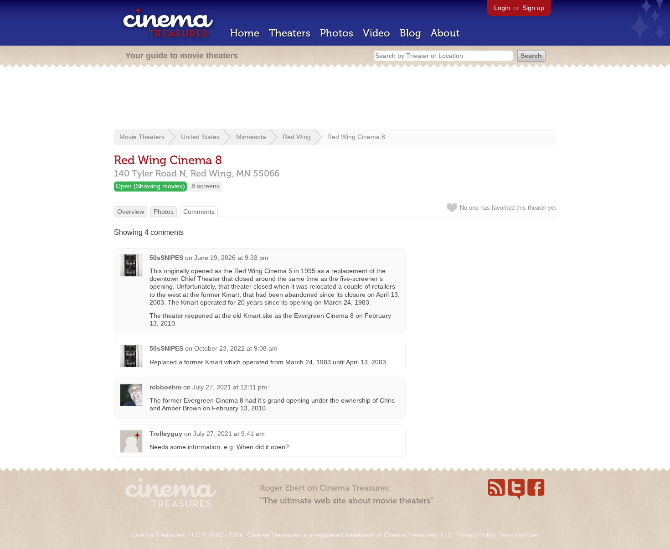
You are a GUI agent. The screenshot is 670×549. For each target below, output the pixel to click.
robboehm (165, 387)
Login (502, 7)
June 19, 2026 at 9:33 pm (231, 257)
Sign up (533, 7)
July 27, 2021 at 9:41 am (229, 433)
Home (244, 33)
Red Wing (297, 136)
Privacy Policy (475, 535)
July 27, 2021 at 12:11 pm (229, 387)
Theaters (289, 33)
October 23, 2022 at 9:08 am (236, 348)
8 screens (205, 186)
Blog (410, 33)
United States (200, 136)
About (445, 33)
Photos (336, 33)
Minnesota (251, 136)
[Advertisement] (335, 98)
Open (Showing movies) (150, 186)
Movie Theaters (142, 136)
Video (376, 33)
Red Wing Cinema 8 (356, 136)
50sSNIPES (166, 257)
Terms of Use (518, 535)
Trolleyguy (165, 433)
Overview (130, 211)
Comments (199, 211)
